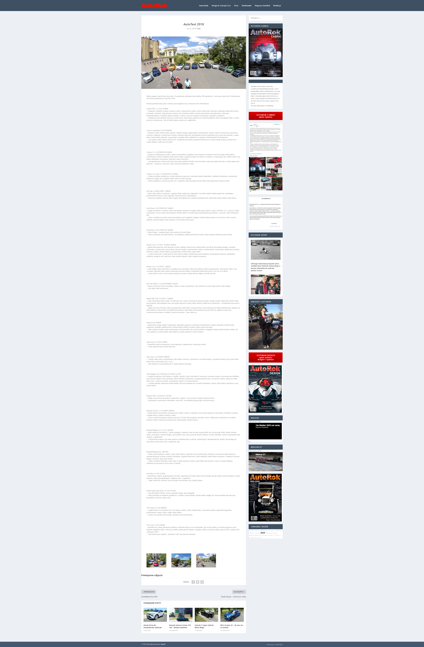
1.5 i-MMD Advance (263, 530)
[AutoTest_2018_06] (206, 567)
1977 (253, 530)
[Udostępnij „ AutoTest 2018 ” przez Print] (202, 582)
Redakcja (277, 6)
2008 (250, 530)
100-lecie (275, 533)
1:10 (256, 533)
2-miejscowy (272, 530)
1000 (277, 530)
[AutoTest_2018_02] (156, 567)
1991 (252, 533)
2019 (262, 533)
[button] (266, 327)
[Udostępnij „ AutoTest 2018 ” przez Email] (197, 582)
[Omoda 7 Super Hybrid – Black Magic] (206, 615)
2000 (258, 533)
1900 (256, 530)
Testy (236, 6)
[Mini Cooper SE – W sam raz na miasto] (232, 615)
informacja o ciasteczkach (275, 644)
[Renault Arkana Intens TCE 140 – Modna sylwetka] (181, 615)
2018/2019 (251, 535)
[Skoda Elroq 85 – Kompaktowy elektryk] (155, 615)
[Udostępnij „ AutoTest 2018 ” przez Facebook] (193, 582)
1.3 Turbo (270, 535)
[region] (266, 327)
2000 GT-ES (258, 535)
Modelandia (246, 6)
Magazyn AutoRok (262, 6)
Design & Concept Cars (221, 6)
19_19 (260, 537)
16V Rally (264, 535)
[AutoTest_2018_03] (181, 567)
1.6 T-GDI (276, 535)
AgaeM (163, 644)
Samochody (203, 6)
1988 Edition (268, 533)
